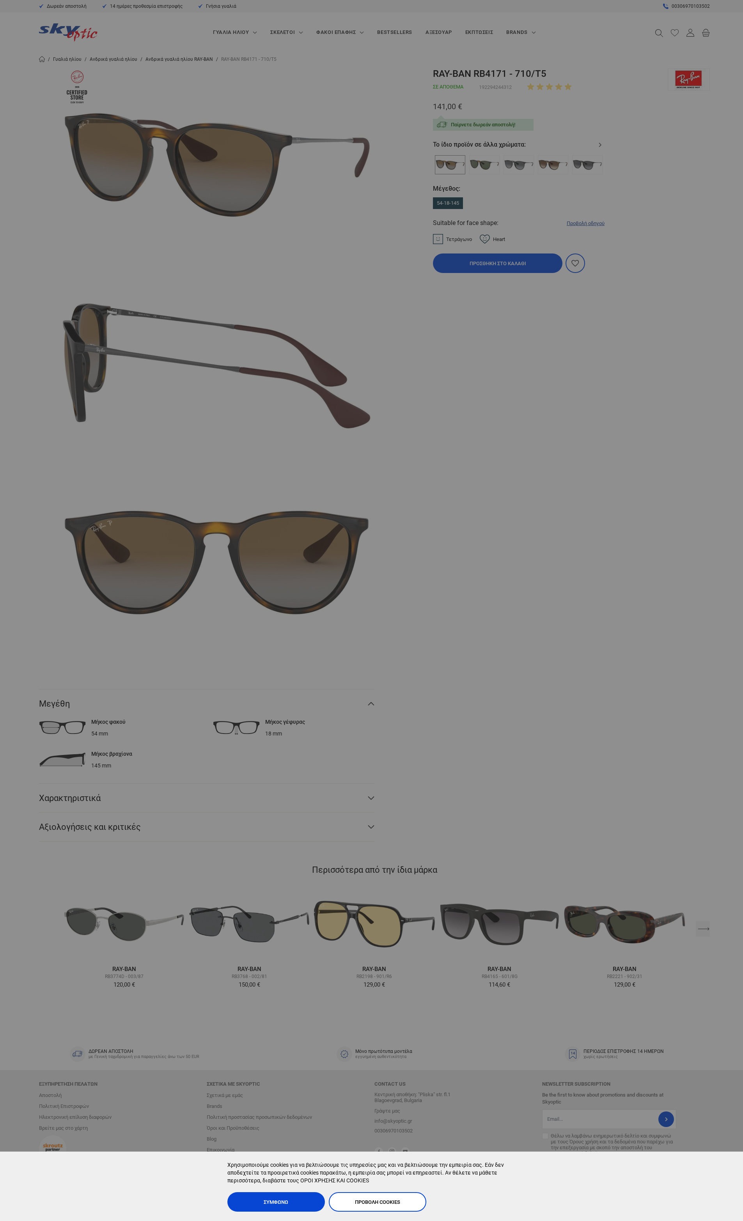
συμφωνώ (276, 1202)
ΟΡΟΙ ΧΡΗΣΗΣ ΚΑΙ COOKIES (334, 1180)
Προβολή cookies (377, 1202)
